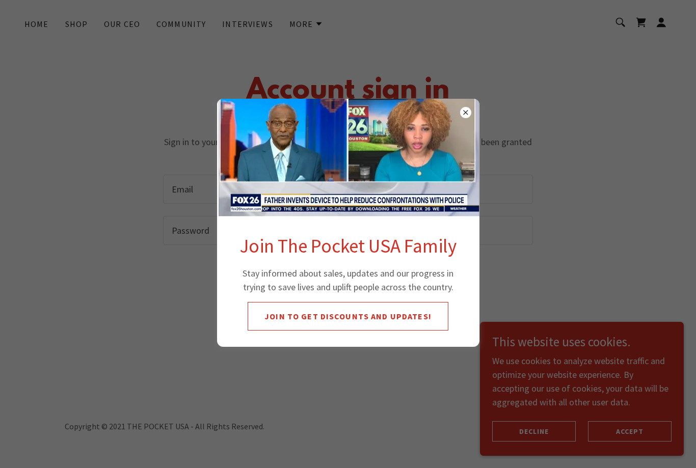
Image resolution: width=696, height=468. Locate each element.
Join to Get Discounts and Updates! (348, 316)
